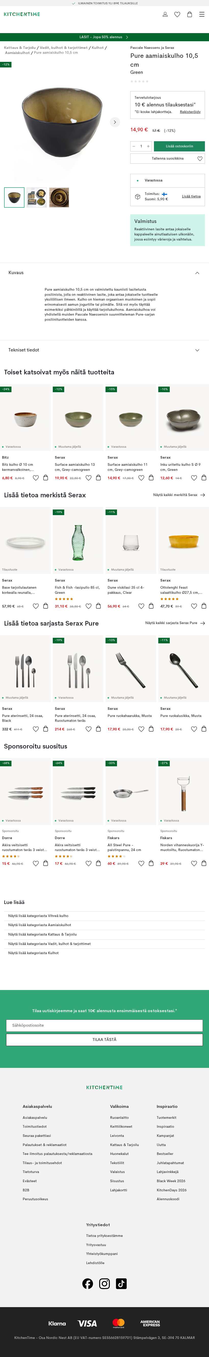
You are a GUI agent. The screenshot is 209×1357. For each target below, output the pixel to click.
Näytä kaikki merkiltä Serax (175, 495)
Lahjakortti (118, 1190)
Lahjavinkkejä (167, 1172)
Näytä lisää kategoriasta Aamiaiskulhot (39, 925)
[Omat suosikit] (177, 14)
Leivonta (117, 1136)
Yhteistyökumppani (102, 1254)
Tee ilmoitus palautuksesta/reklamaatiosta (57, 1154)
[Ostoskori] (190, 14)
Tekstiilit (117, 1163)
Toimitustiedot (35, 1126)
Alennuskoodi (168, 1199)
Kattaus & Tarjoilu (20, 47)
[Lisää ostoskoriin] (46, 477)
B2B (26, 1190)
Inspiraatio (165, 1126)
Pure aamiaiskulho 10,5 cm (56, 52)
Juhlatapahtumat (170, 1163)
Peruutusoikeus (35, 1199)
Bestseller (165, 1154)
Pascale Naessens (145, 48)
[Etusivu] (22, 14)
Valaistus (117, 1172)
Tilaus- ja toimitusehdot (42, 1163)
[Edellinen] (9, 122)
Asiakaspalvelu (35, 1118)
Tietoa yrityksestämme (104, 1236)
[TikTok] (121, 1283)
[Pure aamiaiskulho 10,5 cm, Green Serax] (62, 121)
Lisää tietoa (191, 196)
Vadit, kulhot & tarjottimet (64, 47)
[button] (139, 81)
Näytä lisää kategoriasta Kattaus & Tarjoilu (42, 934)
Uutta (161, 1145)
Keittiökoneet (121, 1126)
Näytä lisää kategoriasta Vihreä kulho (38, 916)
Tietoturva (31, 1172)
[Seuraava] (115, 122)
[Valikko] (202, 14)
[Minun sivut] (165, 14)
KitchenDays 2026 (172, 1190)
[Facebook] (87, 1283)
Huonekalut (119, 1154)
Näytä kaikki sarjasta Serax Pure (171, 623)
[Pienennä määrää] (133, 146)
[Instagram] (104, 1283)
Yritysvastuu (96, 1245)
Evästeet (30, 1181)
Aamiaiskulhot (17, 52)
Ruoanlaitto (119, 1118)
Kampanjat (165, 1136)
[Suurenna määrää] (148, 146)
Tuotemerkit (166, 1118)
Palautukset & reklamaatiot (45, 1145)
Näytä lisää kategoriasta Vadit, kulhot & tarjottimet (49, 944)
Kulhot (98, 47)
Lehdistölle (95, 1263)
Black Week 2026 (171, 1181)
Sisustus (117, 1181)
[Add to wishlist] (36, 477)
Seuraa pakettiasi (37, 1136)
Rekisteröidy (190, 112)
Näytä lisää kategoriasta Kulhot (33, 953)
